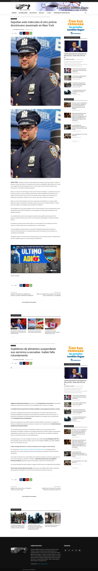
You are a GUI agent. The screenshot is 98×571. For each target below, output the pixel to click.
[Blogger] (65, 550)
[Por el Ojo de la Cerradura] (12, 29)
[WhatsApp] (30, 33)
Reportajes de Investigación (62, 12)
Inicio (12, 16)
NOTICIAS (41, 12)
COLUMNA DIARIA (23, 12)
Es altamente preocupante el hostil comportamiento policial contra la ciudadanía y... (79, 84)
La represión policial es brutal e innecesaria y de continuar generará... (79, 92)
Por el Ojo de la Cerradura (19, 29)
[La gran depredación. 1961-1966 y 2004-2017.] (67, 136)
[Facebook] (20, 33)
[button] (85, 13)
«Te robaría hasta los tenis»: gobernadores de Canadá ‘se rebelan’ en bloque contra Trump (52, 332)
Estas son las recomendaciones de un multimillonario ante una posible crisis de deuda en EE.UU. (18, 332)
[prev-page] (11, 337)
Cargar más (75, 141)
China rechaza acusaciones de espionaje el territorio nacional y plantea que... (79, 70)
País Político (33, 12)
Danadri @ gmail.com (42, 563)
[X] (24, 33)
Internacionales (17, 16)
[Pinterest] (27, 33)
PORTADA (14, 12)
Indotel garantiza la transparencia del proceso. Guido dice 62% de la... (75, 55)
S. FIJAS (49, 12)
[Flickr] (72, 550)
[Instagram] (76, 550)
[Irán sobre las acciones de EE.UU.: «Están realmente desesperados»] (36, 323)
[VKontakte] (79, 550)
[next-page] (14, 337)
